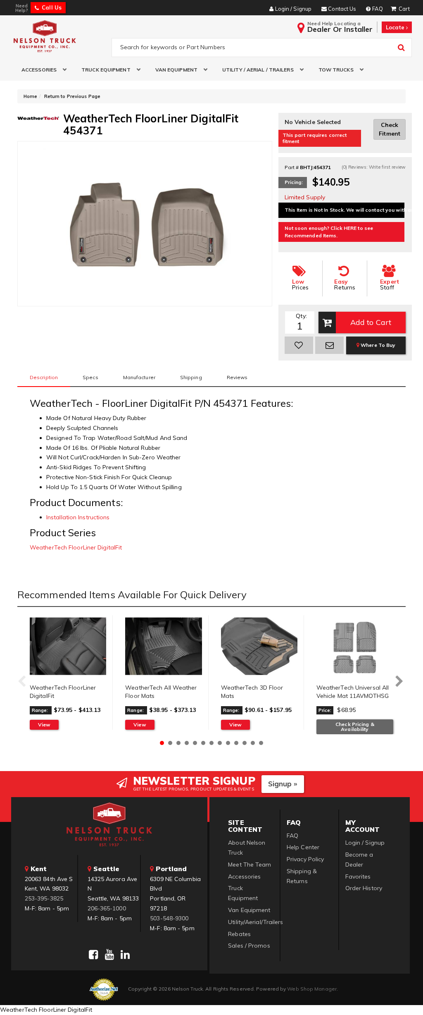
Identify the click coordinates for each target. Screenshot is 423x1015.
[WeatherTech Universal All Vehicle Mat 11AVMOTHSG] (354, 646)
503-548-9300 (169, 918)
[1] (299, 345)
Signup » (282, 783)
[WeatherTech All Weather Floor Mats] (163, 646)
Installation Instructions (78, 517)
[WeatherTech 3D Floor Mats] (259, 646)
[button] (41, 70)
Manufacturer (139, 377)
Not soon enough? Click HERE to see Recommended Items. (329, 232)
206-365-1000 (107, 908)
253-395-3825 (44, 898)
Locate (396, 27)
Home (30, 96)
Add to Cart (370, 322)
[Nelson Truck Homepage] (59, 36)
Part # (292, 167)
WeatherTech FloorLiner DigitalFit (76, 547)
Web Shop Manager (312, 989)
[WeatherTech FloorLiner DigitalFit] (68, 646)
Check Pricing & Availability (354, 726)
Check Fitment (389, 129)
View (44, 724)
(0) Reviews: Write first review (374, 167)
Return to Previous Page (72, 96)
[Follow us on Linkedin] (125, 955)
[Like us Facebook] (93, 955)
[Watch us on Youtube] (109, 955)
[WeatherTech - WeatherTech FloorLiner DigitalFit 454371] (38, 117)
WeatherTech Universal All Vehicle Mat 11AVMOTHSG (352, 692)
